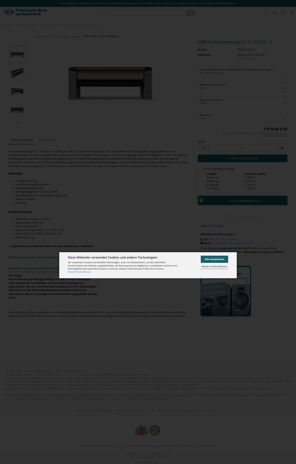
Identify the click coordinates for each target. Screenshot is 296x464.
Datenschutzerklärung (79, 271)
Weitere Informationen (214, 266)
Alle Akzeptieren (214, 259)
